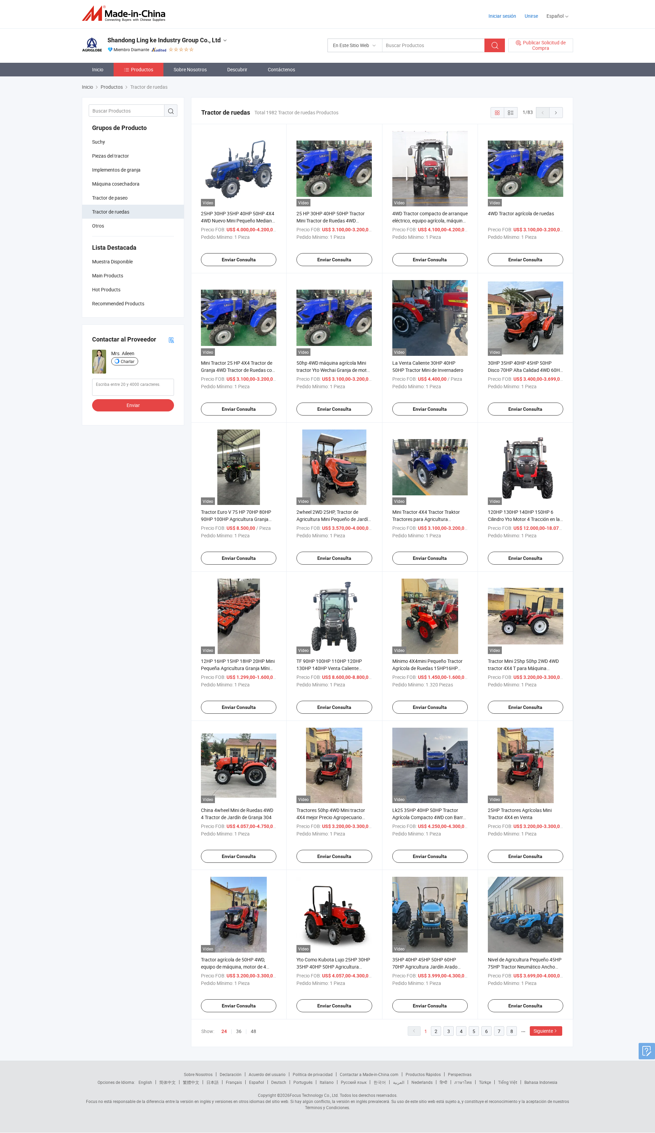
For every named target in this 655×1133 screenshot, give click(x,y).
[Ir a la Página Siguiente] (556, 112)
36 (239, 1031)
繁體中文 (191, 1082)
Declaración (231, 1074)
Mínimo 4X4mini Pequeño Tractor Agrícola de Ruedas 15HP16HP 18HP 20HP (427, 668)
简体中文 (167, 1082)
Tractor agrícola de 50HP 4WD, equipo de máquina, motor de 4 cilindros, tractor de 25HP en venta (237, 966)
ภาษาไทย (463, 1082)
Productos (142, 69)
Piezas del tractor (110, 155)
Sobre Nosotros (190, 69)
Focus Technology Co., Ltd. (314, 1095)
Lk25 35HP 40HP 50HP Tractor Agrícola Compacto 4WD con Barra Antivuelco (429, 817)
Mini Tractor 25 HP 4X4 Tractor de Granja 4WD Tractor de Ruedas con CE (238, 370)
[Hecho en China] (126, 13)
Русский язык (353, 1082)
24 (224, 1031)
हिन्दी (443, 1082)
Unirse (531, 16)
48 (253, 1031)
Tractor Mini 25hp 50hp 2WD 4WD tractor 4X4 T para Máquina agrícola (523, 668)
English (145, 1082)
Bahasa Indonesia (540, 1082)
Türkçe (485, 1082)
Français (234, 1082)
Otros (98, 225)
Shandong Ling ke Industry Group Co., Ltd (164, 40)
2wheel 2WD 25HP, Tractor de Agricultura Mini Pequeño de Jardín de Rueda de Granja (333, 519)
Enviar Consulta (239, 259)
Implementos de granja (116, 169)
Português (302, 1082)
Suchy (98, 142)
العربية (398, 1082)
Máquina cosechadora (116, 183)
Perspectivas (459, 1074)
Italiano (327, 1082)
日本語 (212, 1082)
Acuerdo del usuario (267, 1074)
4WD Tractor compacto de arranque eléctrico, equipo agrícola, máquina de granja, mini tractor (430, 220)
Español (256, 1082)
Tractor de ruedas (110, 211)
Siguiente (543, 1031)
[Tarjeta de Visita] (171, 339)
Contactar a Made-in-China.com (369, 1074)
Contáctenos (281, 69)
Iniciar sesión (502, 16)
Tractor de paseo (110, 197)
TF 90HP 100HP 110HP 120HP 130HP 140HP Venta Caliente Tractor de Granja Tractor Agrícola (332, 668)
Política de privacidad (313, 1074)
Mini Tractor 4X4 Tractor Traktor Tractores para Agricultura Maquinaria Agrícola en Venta (426, 519)
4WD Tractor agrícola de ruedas (521, 213)
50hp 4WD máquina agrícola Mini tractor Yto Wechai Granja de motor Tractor (333, 370)
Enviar (133, 405)
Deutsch (278, 1082)
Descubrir (237, 69)
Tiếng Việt (507, 1082)
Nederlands (422, 1082)
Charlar (127, 361)
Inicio (97, 69)
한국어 (380, 1082)
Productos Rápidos (423, 1074)
